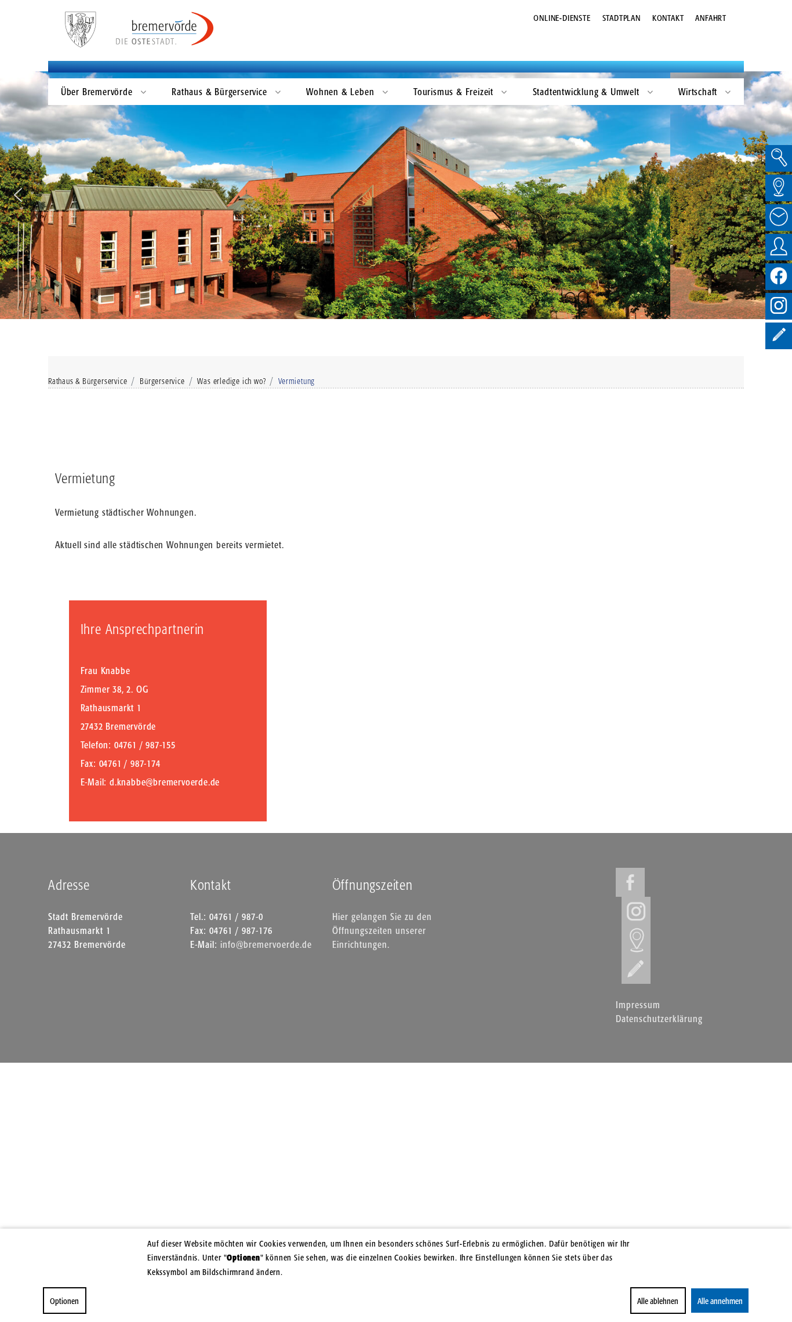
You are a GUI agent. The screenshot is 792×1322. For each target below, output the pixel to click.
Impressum (638, 1004)
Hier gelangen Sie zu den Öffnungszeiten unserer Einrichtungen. (382, 930)
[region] (396, 195)
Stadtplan (621, 18)
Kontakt (668, 18)
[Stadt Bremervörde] (165, 29)
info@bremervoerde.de (266, 944)
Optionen (64, 1301)
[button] (18, 195)
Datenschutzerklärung (659, 1018)
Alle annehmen (719, 1301)
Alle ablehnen (657, 1301)
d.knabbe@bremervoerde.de (165, 782)
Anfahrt (710, 18)
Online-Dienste (561, 18)
